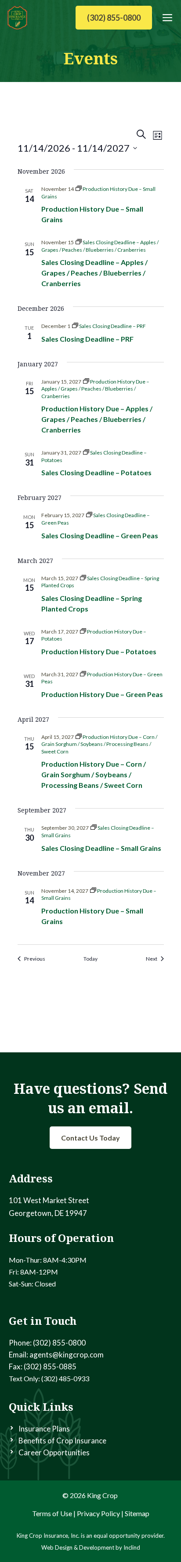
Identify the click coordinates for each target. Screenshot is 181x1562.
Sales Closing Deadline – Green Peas (99, 535)
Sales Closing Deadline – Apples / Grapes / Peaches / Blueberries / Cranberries (94, 272)
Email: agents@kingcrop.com (56, 1354)
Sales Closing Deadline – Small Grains (101, 848)
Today (90, 958)
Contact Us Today (90, 1137)
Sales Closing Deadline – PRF (87, 339)
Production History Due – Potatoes (98, 651)
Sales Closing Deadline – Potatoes (96, 472)
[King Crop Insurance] (17, 17)
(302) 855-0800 (114, 17)
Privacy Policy (98, 1513)
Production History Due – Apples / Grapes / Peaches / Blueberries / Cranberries (96, 419)
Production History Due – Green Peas (102, 694)
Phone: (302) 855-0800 (47, 1342)
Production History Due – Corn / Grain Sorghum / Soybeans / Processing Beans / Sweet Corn (93, 774)
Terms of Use (52, 1513)
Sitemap (137, 1513)
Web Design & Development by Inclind (90, 1547)
